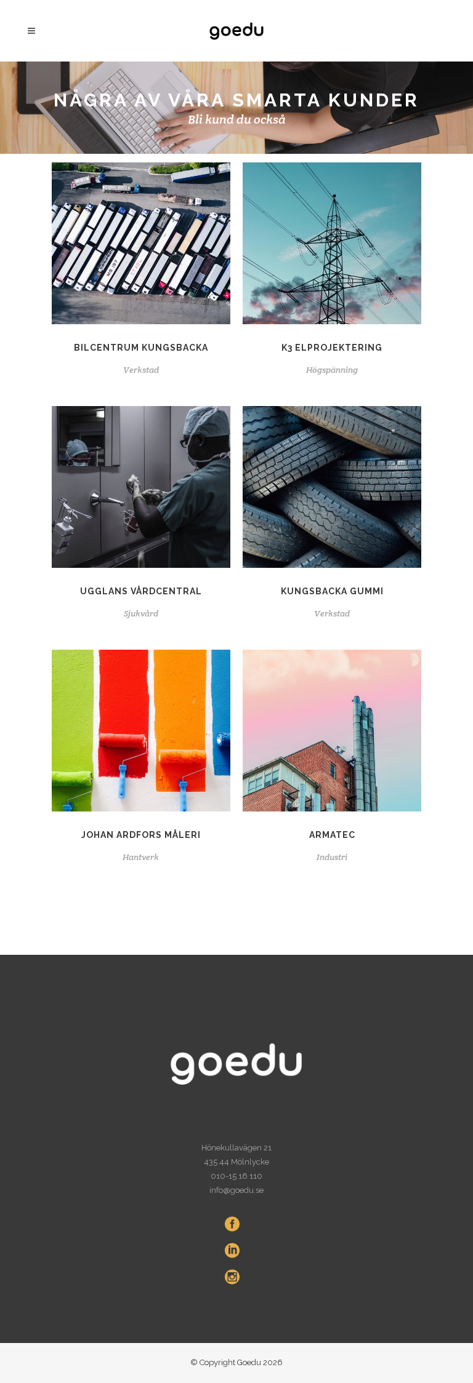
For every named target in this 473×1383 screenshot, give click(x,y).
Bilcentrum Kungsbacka (141, 348)
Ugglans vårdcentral (141, 591)
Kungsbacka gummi (332, 591)
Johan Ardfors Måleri (141, 835)
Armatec (332, 835)
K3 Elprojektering (331, 348)
